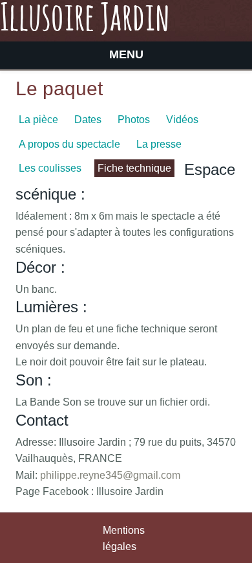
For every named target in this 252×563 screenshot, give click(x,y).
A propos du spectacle (69, 144)
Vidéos (182, 119)
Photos (134, 119)
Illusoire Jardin (85, 19)
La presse (159, 144)
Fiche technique (134, 168)
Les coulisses (50, 168)
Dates (87, 119)
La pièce (38, 119)
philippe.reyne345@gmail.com (110, 475)
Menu (126, 54)
